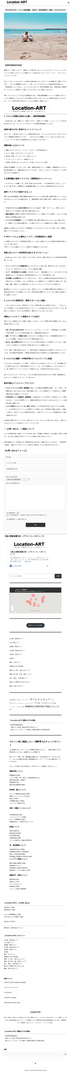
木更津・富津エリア (16, 654)
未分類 (12, 658)
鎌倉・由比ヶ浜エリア (16, 686)
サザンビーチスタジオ (11, 987)
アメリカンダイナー (24, 699)
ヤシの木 (53, 703)
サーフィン (13, 703)
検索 (58, 576)
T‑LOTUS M (7, 992)
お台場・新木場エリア (16, 638)
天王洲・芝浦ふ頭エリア (17, 650)
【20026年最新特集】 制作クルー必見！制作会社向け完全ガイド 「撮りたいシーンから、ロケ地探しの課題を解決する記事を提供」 (30, 727)
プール (37, 703)
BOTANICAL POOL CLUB (12, 1002)
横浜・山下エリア (15, 662)
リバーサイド (12, 706)
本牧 (23, 706)
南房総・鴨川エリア (16, 646)
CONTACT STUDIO (10, 997)
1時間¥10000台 (13, 699)
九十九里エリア (14, 642)
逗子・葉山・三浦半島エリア (19, 678)
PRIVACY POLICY (10, 921)
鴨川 (10, 709)
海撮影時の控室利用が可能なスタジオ (42, 706)
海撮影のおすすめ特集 (16, 666)
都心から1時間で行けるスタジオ (20, 682)
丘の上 (20, 706)
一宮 (17, 706)
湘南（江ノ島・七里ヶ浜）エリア (20, 670)
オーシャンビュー (40, 699)
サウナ (52, 699)
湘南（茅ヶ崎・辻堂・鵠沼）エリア (21, 674)
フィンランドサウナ (29, 703)
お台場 (18, 699)
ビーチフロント (20, 703)
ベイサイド (45, 703)
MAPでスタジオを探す (35, 625)
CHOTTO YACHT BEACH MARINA (15, 982)
